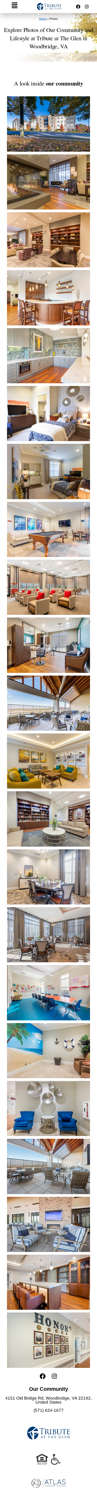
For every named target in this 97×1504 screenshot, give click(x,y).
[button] (14, 6)
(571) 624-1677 (49, 1410)
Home (42, 18)
